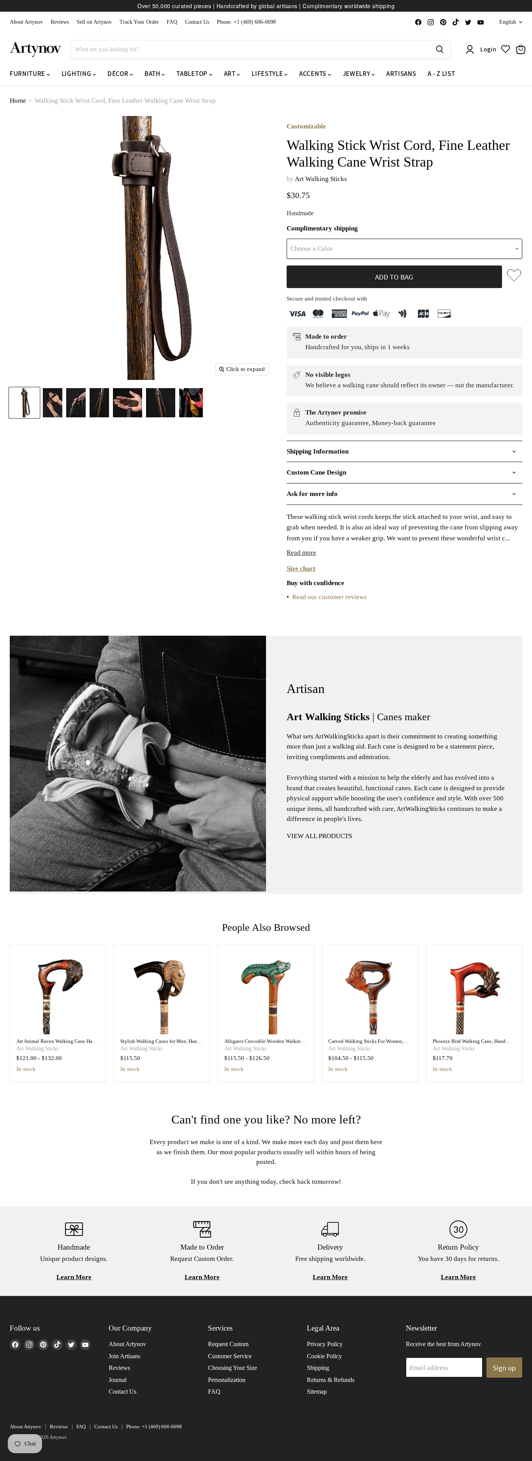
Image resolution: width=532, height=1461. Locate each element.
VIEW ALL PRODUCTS (319, 836)
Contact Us (197, 22)
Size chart (301, 568)
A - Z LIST (441, 73)
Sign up (504, 1367)
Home (18, 100)
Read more (301, 552)
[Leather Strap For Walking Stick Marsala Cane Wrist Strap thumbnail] (191, 402)
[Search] (439, 49)
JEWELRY (357, 73)
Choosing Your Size (232, 1367)
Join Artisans (124, 1356)
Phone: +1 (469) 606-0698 (246, 22)
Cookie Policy (324, 1356)
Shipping (318, 1367)
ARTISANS (401, 73)
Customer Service (230, 1356)
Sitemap (317, 1391)
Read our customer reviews (329, 597)
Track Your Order (139, 22)
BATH (153, 73)
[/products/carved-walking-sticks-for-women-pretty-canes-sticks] (370, 993)
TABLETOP (192, 73)
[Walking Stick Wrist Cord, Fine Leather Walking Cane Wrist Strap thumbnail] (24, 402)
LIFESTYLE (268, 73)
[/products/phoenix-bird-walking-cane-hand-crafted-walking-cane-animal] (474, 993)
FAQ (172, 22)
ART (230, 73)
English (507, 22)
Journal (118, 1380)
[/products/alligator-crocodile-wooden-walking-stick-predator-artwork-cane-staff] (266, 993)
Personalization (226, 1380)
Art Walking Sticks (321, 179)
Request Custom (228, 1344)
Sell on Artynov (94, 22)
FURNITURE (28, 73)
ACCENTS (313, 73)
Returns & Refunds (330, 1380)
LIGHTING (77, 73)
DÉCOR (118, 73)
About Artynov (26, 22)
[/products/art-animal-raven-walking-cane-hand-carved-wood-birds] (58, 993)
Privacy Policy (325, 1344)
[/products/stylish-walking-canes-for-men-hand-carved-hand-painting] (162, 993)
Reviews (60, 22)
